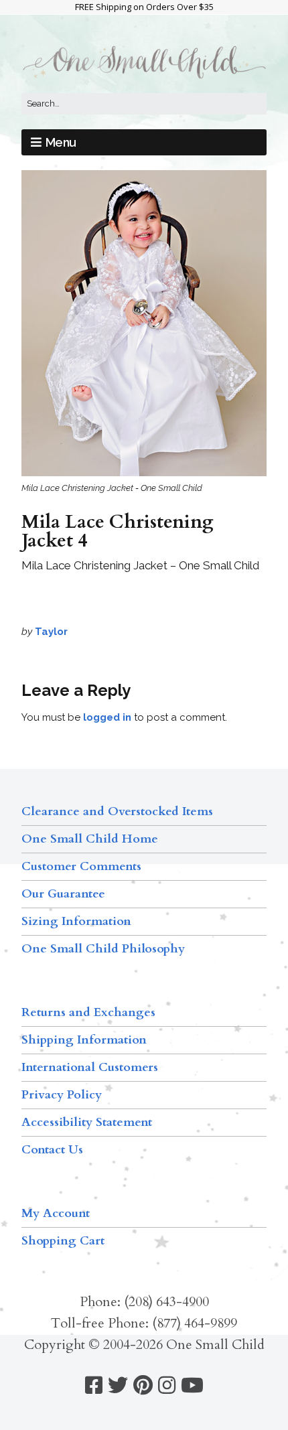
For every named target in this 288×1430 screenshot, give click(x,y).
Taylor (51, 632)
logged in (107, 717)
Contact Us (52, 1149)
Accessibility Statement (86, 1122)
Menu (61, 142)
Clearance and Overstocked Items (117, 811)
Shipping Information (84, 1039)
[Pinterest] (143, 1385)
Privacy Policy (61, 1094)
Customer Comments (81, 866)
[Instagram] (166, 1385)
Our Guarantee (63, 893)
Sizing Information (76, 921)
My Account (55, 1213)
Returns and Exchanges (88, 1012)
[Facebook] (93, 1385)
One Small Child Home (89, 839)
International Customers (89, 1067)
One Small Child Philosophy (103, 948)
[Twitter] (118, 1385)
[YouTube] (192, 1385)
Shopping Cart (62, 1240)
